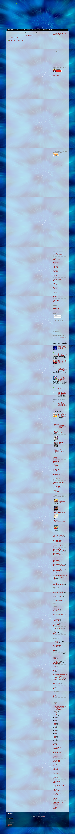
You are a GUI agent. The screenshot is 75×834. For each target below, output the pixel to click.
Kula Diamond (55, 769)
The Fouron (55, 798)
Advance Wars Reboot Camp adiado (62, 514)
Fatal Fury (55, 288)
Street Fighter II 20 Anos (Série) (58, 584)
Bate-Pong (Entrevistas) (57, 662)
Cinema (54, 588)
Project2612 (55, 782)
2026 (55, 703)
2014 (55, 733)
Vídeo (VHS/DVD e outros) (58, 596)
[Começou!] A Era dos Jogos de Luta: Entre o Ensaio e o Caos (62, 347)
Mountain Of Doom (56, 477)
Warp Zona (55, 807)
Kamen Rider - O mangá (58, 432)
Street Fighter (55, 253)
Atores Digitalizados (56, 661)
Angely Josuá (55, 457)
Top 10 (54, 687)
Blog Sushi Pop (55, 755)
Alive (54, 283)
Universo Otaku (56, 491)
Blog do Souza (55, 753)
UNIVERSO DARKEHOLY (58, 442)
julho (56, 711)
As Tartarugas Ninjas (56, 259)
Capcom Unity (55, 696)
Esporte (54, 666)
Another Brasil (55, 458)
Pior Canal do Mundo (58, 505)
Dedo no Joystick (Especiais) (58, 536)
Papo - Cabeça (56, 646)
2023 (55, 720)
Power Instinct (55, 299)
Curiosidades (55, 665)
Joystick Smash (56, 475)
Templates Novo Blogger (57, 795)
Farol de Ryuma (57, 524)
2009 (55, 740)
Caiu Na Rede (55, 663)
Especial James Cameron (57, 591)
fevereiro (57, 714)
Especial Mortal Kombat (57, 541)
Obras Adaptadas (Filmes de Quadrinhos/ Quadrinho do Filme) (59, 677)
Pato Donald (55, 296)
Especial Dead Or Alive (57, 540)
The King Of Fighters (56, 255)
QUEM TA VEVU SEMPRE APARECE (62, 444)
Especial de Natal (56, 624)
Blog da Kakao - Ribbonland (58, 751)
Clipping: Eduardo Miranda (57, 759)
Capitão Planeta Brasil (57, 757)
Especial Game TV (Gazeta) (58, 254)
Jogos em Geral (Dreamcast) (58, 561)
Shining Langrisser (56, 486)
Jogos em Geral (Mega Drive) (58, 564)
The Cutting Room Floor (57, 797)
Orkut (54, 698)
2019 (55, 726)
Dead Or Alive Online (56, 761)
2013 (55, 734)
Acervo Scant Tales (58, 449)
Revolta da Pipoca (56, 790)
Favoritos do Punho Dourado (58, 628)
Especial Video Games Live (58, 546)
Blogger (43, 816)
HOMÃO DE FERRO (57, 435)
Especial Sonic (55, 544)
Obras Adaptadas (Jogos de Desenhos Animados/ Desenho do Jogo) (60, 679)
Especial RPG (55, 642)
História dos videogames (57, 548)
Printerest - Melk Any (56, 781)
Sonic (54, 301)
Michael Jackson (56, 257)
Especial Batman (56, 609)
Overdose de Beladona (57, 778)
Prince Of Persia (56, 300)
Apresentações (56, 659)
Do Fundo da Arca (56, 620)
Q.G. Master (55, 481)
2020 (55, 724)
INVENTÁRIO (22, 29)
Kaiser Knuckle (55, 266)
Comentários (57, 317)
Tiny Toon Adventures (57, 279)
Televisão (55, 595)
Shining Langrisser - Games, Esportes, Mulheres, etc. (59, 513)
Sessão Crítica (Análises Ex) (58, 592)
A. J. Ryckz (55, 307)
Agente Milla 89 (56, 308)
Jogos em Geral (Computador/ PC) (59, 558)
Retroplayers (55, 483)
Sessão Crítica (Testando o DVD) (59, 593)
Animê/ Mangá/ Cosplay (57, 641)
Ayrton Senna (55, 275)
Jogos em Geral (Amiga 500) (58, 554)
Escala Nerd (55, 470)
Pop (54, 650)
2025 (55, 717)
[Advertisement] (60, 233)
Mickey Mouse (55, 276)
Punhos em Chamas (57, 682)
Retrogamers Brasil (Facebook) (58, 482)
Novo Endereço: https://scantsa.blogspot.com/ (59, 451)
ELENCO (16, 29)
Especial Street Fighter (57, 545)
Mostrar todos (65, 453)
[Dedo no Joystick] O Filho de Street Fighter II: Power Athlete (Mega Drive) (62, 388)
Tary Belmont (55, 794)
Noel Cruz (55, 774)
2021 (55, 723)
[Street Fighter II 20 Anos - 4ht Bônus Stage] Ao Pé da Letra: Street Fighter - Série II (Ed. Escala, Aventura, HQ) (62, 378)
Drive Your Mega (56, 469)
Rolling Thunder (56, 278)
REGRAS (34, 29)
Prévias (54, 680)
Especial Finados (56, 623)
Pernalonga (55, 297)
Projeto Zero (55, 579)
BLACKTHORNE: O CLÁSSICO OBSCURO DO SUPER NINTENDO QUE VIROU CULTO (62, 427)
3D (53, 657)
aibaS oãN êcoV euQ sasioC (58, 653)
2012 (55, 736)
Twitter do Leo (55, 694)
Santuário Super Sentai (57, 311)
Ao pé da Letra (56, 608)
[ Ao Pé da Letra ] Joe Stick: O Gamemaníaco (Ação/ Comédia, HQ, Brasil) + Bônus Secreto (62, 415)
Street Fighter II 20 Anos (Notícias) (59, 583)
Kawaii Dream (55, 768)
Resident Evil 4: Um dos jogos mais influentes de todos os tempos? (62, 437)
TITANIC (54, 272)
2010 (55, 739)
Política (54, 649)
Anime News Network (57, 747)
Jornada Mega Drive (56, 473)
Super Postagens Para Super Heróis (59, 614)
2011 (55, 737)
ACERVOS (50, 29)
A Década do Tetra (56, 619)
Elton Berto (55, 764)
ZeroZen (54, 808)
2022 (55, 721)
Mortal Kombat (55, 267)
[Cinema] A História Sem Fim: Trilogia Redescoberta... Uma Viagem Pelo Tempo (62, 338)
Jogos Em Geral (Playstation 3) (58, 550)
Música (54, 603)
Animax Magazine (56, 744)
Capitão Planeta (56, 284)
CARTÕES (45, 29)
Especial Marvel (56, 610)
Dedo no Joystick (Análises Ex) (58, 535)
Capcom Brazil (55, 756)
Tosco (54, 688)
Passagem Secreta (56, 479)
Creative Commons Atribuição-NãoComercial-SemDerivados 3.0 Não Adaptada (17, 821)
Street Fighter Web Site (57, 487)
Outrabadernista (56, 776)
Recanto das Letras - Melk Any (58, 786)
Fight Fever (55, 291)
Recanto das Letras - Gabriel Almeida (59, 785)
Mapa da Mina (55, 632)
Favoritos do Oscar (56, 627)
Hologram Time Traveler (57, 295)
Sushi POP (56, 431)
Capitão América (56, 263)
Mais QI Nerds (55, 773)
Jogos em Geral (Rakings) (58, 570)
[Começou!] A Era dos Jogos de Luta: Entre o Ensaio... (60, 707)
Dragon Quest (55, 287)
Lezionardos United (56, 772)
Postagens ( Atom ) (14, 37)
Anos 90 (54, 658)
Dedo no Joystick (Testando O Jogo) (59, 538)
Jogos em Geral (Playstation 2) (58, 569)
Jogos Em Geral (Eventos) (58, 549)
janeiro (56, 715)
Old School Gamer (56, 478)
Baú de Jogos (55, 748)
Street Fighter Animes (57, 793)
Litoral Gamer (56, 424)
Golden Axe (55, 293)
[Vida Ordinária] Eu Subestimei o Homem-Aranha (60, 709)
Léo (54, 671)
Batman (54, 258)
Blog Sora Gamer (56, 465)
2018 (55, 727)
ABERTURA (10, 29)
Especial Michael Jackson (57, 600)
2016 (55, 730)
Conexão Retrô (55, 466)
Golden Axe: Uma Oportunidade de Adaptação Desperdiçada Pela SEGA (62, 500)
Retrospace (55, 789)
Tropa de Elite (55, 280)
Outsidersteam (55, 777)
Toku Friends (55, 804)
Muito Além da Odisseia (57, 645)
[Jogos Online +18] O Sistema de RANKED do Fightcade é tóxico (62, 393)
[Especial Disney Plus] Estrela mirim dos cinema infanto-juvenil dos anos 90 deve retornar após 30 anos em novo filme (62, 354)
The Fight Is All (55, 490)
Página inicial (29, 35)
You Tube (54, 695)
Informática (55, 670)
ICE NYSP (55, 765)
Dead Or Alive (55, 271)
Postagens (56, 315)
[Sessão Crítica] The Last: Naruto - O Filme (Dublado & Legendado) (62, 361)
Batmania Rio (55, 462)
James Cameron (56, 262)
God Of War (55, 292)
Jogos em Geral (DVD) (57, 560)
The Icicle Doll (55, 799)
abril (56, 712)
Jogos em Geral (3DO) (57, 553)
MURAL (39, 29)
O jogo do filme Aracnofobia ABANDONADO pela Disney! (62, 507)
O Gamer (56, 520)
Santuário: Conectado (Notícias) (59, 684)
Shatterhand (55, 686)
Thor (54, 274)
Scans (54, 635)
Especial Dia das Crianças (57, 621)
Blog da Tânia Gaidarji (57, 752)
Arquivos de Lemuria (56, 460)
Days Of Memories (56, 760)
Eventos (54, 625)
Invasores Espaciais (56, 309)
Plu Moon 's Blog (56, 780)
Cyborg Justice (55, 270)
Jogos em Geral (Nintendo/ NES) (59, 565)
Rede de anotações (56, 633)
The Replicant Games (57, 801)
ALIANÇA (28, 29)
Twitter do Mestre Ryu (57, 692)
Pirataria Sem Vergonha (57, 647)
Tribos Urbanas (56, 651)
